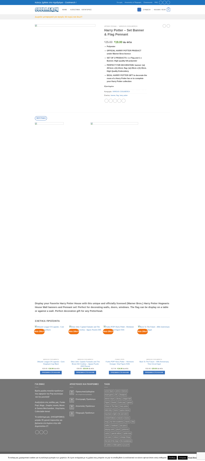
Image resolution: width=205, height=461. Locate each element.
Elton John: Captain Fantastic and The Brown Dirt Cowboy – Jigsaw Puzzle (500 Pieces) (85, 364)
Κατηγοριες (87, 10)
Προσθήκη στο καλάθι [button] (51, 372)
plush (118, 429)
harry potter (124, 95)
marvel (119, 418)
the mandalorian (126, 441)
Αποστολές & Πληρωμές (133, 2)
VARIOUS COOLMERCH (128, 26)
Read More (192, 458)
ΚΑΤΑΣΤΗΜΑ (75, 10)
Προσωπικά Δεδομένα (85, 392)
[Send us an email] (168, 2)
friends (114, 402)
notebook (114, 425)
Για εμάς (119, 2)
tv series (108, 445)
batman (124, 391)
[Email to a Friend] (115, 101)
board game (109, 395)
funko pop (121, 402)
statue (116, 437)
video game (117, 445)
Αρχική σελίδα (110, 26)
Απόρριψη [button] (182, 458)
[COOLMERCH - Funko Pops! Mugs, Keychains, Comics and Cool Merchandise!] (47, 9)
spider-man (127, 433)
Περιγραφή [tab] (41, 118)
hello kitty (108, 410)
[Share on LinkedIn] (124, 101)
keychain (108, 414)
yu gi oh (126, 445)
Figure (107, 402)
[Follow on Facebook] (160, 2)
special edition (116, 433)
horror (116, 410)
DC (116, 395)
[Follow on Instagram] (164, 2)
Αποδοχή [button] (172, 458)
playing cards (109, 429)
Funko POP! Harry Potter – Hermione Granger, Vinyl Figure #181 (120, 363)
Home (64, 10)
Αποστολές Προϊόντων (85, 406)
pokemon (125, 429)
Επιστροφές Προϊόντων (86, 399)
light (114, 414)
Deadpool (123, 395)
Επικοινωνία (148, 2)
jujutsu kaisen (125, 410)
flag (117, 95)
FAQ (156, 2)
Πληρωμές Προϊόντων (85, 413)
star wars (108, 437)
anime (118, 391)
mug (106, 422)
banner (113, 95)
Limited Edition (110, 418)
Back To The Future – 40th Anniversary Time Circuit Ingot (154, 363)
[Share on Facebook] (106, 101)
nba (133, 422)
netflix (107, 425)
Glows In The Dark (111, 406)
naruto (127, 422)
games (129, 402)
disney (118, 399)
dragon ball (127, 399)
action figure (109, 391)
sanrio (107, 433)
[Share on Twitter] (111, 101)
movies (126, 418)
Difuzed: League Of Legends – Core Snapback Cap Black (51, 363)
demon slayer (109, 399)
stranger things (125, 437)
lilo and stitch (123, 414)
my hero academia (116, 422)
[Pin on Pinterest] (119, 101)
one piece (123, 425)
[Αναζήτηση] (139, 10)
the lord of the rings (111, 441)
